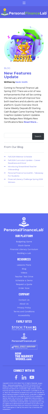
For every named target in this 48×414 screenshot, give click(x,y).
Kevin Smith (21, 82)
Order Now (24, 288)
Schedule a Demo (24, 280)
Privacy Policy (24, 307)
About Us (24, 304)
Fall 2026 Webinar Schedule (20, 157)
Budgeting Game (24, 241)
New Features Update (17, 75)
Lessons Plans (24, 265)
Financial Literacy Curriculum (24, 249)
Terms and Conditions (24, 311)
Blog (7, 68)
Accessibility (24, 315)
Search (38, 136)
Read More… (31, 122)
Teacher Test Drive (24, 276)
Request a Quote (24, 284)
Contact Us (24, 300)
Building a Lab (24, 253)
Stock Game (24, 245)
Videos (24, 273)
